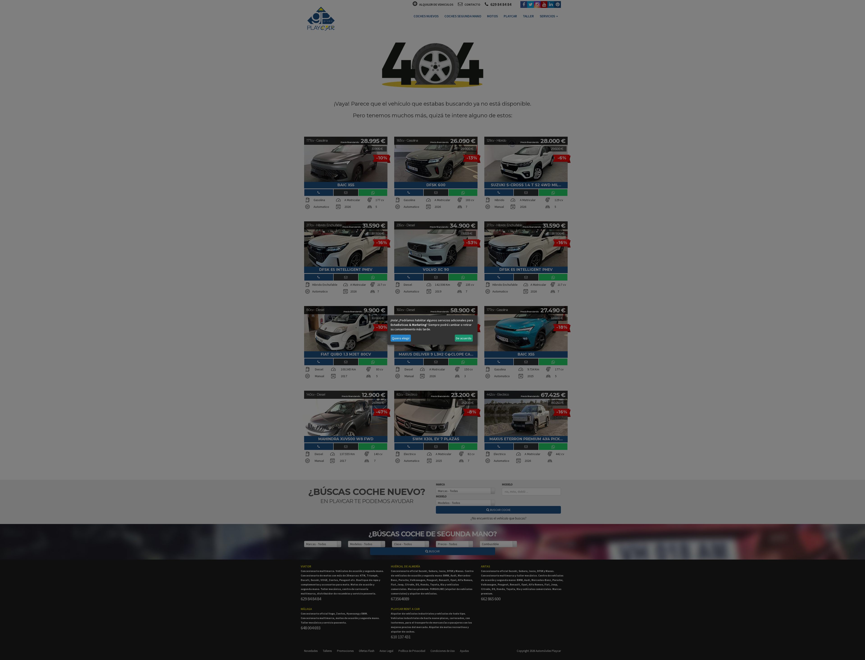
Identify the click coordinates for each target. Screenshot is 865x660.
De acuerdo (463, 338)
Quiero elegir (401, 338)
